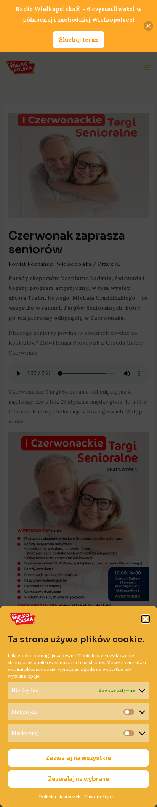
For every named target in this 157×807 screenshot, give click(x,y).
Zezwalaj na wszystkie (78, 758)
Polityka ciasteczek (59, 796)
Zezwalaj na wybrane (78, 779)
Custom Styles (99, 796)
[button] (145, 619)
